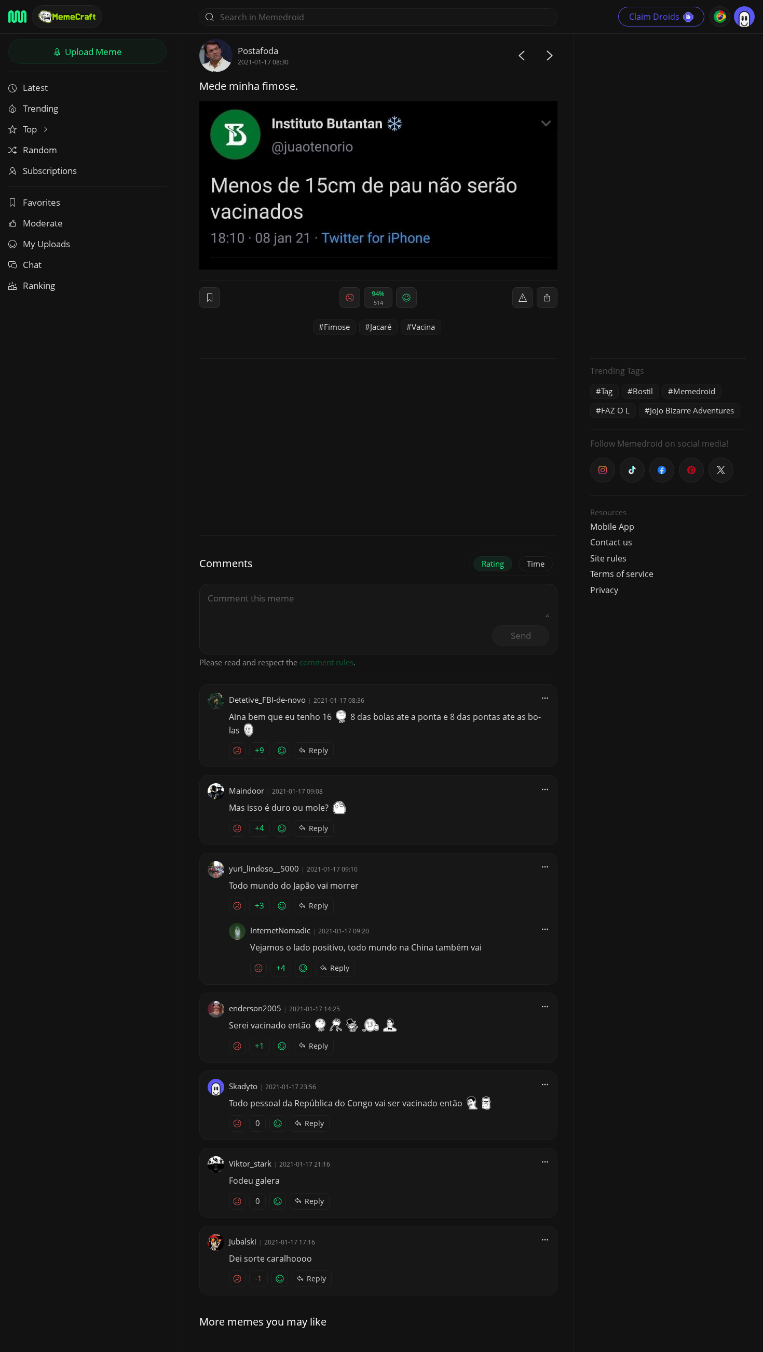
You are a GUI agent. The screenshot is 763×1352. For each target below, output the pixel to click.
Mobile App (612, 526)
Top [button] (31, 129)
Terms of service (621, 574)
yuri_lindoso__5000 (264, 868)
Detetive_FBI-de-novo (267, 699)
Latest (35, 87)
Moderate (43, 223)
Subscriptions (50, 171)
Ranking (39, 285)
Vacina (423, 327)
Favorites (41, 202)
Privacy (604, 590)
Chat (32, 265)
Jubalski (242, 1241)
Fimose (337, 327)
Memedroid (694, 391)
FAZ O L (615, 410)
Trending (40, 108)
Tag (606, 391)
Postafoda (258, 51)
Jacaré (380, 327)
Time (535, 563)
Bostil (643, 391)
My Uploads (46, 244)
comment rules (326, 662)
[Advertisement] (668, 195)
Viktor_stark (250, 1163)
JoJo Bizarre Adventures (692, 410)
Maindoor (246, 790)
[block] (547, 297)
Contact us (611, 542)
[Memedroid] (17, 16)
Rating (493, 563)
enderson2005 (255, 1008)
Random (40, 150)
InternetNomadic (280, 930)
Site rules (608, 558)
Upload (92, 52)
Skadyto (243, 1086)
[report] (522, 297)
